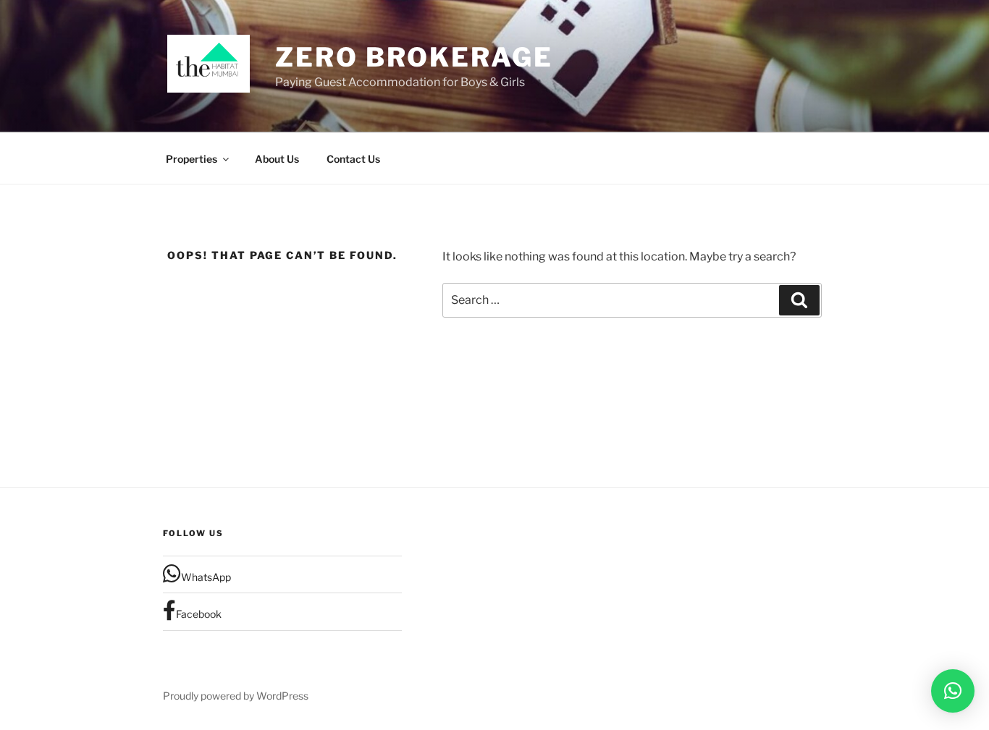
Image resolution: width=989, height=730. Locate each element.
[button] (953, 691)
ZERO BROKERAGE (413, 57)
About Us (277, 159)
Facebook (199, 614)
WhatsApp (206, 577)
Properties (191, 159)
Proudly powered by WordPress (235, 695)
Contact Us (353, 159)
